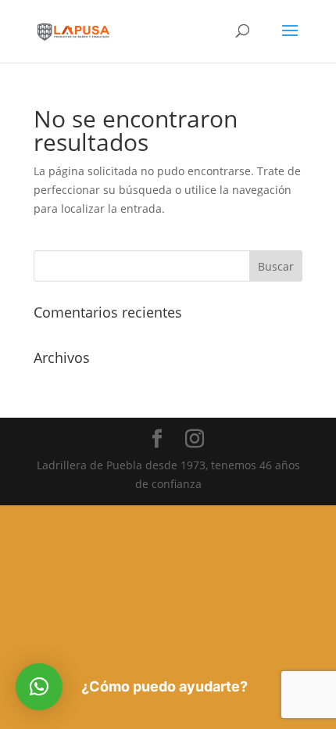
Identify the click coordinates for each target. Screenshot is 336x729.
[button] (39, 686)
